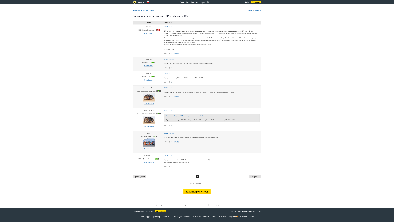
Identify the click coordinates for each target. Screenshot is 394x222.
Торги (182, 2)
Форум (202, 2)
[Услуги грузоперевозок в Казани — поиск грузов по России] (134, 2)
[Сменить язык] (148, 2)
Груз (187, 2)
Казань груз (141, 2)
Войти (247, 2)
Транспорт (194, 2)
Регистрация (256, 2)
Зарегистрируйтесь (197, 191)
